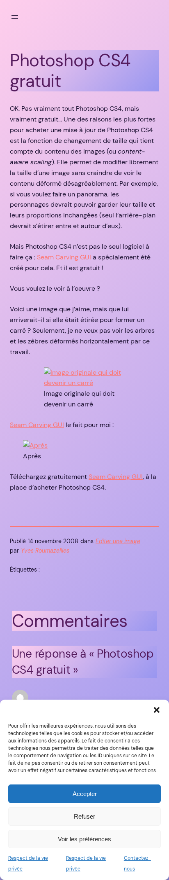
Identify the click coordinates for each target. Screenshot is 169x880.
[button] (157, 710)
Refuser (84, 816)
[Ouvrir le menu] (15, 17)
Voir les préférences (84, 839)
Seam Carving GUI (64, 257)
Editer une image (118, 541)
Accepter (85, 793)
